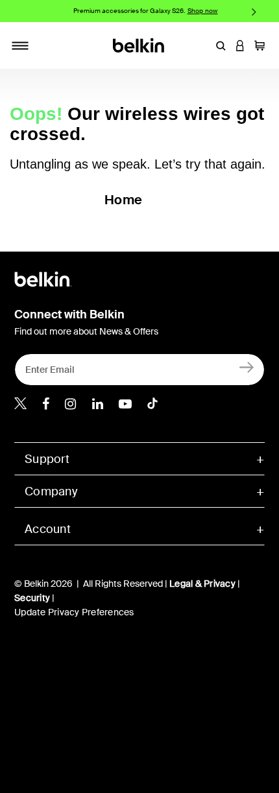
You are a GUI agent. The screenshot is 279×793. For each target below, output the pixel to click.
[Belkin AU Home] (140, 44)
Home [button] (123, 199)
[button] (220, 45)
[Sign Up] (247, 366)
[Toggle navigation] (20, 45)
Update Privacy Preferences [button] (74, 612)
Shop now (203, 10)
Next (254, 11)
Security (32, 598)
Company (51, 491)
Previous (25, 11)
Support (47, 459)
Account (48, 529)
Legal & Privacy (202, 583)
